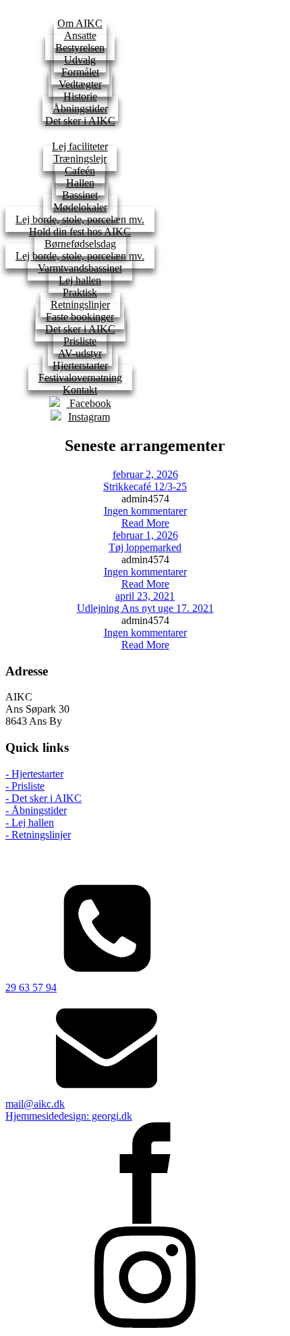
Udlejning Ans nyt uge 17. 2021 (145, 608)
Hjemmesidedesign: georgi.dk (68, 1116)
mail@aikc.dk (35, 1104)
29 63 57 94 (31, 987)
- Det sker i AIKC (43, 798)
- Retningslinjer (38, 834)
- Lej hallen (29, 822)
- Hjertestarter (34, 774)
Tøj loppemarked (145, 547)
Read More (145, 523)
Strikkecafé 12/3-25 (145, 486)
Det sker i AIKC (80, 120)
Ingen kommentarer (145, 511)
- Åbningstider (36, 810)
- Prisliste (25, 786)
